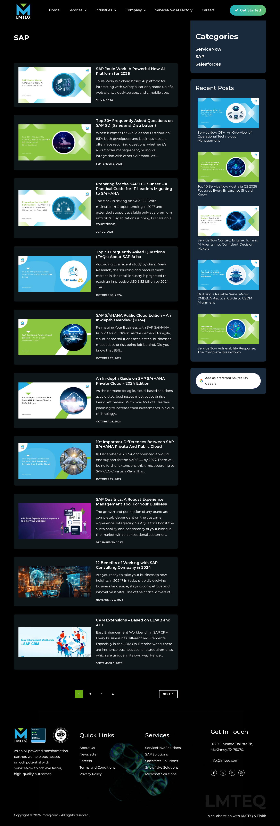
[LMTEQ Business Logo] (23, 10)
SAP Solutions (156, 754)
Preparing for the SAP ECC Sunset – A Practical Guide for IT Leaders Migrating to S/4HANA (134, 189)
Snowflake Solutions (162, 767)
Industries (104, 10)
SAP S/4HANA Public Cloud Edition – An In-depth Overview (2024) (133, 317)
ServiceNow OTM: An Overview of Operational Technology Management (225, 136)
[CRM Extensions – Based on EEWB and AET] (51, 642)
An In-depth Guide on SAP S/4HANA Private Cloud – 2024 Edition (130, 381)
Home (54, 10)
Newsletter (89, 754)
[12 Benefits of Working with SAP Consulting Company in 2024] (51, 581)
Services (75, 10)
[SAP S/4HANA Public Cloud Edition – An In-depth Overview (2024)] (51, 337)
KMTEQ (247, 816)
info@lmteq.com (224, 760)
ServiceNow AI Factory (173, 10)
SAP (200, 56)
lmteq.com (50, 815)
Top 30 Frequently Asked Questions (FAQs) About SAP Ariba (130, 254)
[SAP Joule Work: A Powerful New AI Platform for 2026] (51, 84)
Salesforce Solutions (161, 761)
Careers (208, 10)
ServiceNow (208, 48)
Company (133, 10)
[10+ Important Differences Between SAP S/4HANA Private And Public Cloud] (51, 461)
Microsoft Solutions (160, 774)
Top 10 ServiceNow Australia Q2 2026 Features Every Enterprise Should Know (227, 190)
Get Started (250, 10)
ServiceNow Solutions (163, 748)
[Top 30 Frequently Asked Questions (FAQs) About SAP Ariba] (51, 274)
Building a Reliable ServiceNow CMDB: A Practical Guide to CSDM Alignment (225, 298)
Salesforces (208, 63)
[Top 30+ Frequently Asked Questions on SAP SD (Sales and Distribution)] (51, 142)
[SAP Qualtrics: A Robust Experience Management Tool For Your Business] (51, 521)
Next (166, 694)
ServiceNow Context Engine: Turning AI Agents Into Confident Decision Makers (228, 244)
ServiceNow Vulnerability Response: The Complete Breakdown (227, 350)
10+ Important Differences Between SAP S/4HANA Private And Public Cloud (135, 444)
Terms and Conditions (97, 767)
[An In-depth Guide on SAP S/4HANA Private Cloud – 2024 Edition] (51, 400)
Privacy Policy (91, 774)
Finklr (261, 816)
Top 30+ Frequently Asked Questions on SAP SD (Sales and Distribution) (134, 123)
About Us (87, 748)
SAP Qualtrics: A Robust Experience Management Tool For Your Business (131, 501)
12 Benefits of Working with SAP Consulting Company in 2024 (127, 565)
